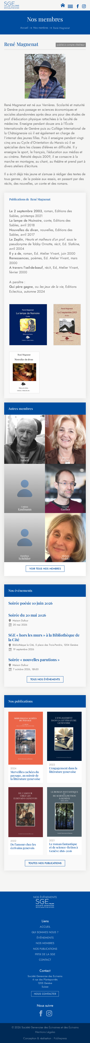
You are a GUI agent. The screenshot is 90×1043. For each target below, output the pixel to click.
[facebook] (78, 6)
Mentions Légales (45, 1032)
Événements (45, 938)
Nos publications (45, 949)
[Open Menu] (70, 6)
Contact (45, 960)
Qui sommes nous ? (45, 932)
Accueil (45, 927)
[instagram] (84, 6)
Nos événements (45, 897)
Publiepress (60, 1038)
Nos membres (45, 943)
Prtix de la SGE (45, 954)
